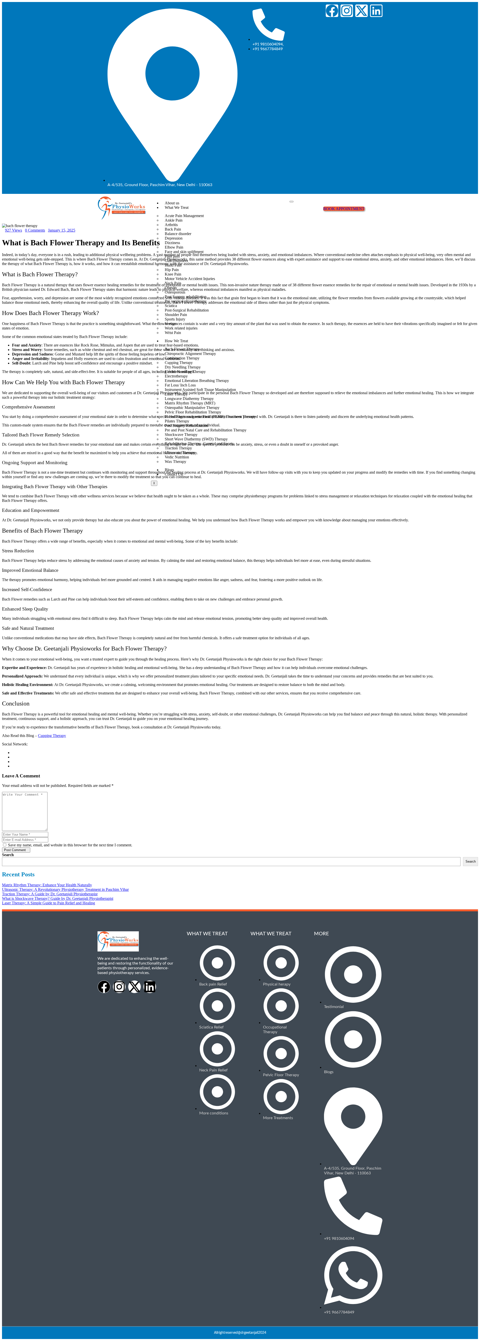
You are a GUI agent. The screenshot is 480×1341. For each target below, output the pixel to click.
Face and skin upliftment (184, 252)
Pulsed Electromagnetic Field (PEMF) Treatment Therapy (210, 416)
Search (8, 855)
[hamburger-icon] (292, 201)
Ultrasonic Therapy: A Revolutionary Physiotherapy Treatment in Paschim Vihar (65, 889)
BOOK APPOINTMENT (343, 209)
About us (172, 203)
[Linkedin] (376, 10)
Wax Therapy (175, 461)
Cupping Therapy (52, 735)
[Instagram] (346, 10)
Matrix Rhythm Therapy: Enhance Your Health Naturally (47, 885)
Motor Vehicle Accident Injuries (190, 279)
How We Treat (176, 341)
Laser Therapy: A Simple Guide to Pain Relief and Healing (48, 903)
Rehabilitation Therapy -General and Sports (199, 443)
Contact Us (173, 474)
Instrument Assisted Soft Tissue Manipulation (200, 389)
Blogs (169, 470)
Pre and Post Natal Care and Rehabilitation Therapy (205, 430)
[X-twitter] (361, 10)
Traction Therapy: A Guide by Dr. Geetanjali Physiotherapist (50, 894)
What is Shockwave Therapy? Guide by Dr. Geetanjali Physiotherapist (57, 898)
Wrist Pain (173, 333)
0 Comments (35, 230)
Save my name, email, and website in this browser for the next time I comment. (69, 845)
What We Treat (176, 207)
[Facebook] (332, 10)
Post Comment (15, 850)
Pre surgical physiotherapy (185, 301)
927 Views (13, 230)
